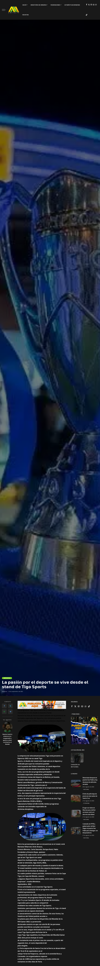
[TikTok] (86, 15)
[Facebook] (86, 5)
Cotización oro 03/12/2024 (75, 765)
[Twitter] (89, 5)
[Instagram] (91, 5)
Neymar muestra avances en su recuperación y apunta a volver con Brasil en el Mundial (7, 739)
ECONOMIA (86, 803)
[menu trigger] (5, 10)
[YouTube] (93, 5)
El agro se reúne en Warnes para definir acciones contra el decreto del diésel (89, 811)
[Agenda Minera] (14, 9)
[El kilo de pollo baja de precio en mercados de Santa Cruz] (76, 798)
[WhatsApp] (96, 5)
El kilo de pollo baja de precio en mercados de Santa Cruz (90, 796)
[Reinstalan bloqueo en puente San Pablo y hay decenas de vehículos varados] (76, 783)
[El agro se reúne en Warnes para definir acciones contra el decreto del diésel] (76, 813)
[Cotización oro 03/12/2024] (77, 757)
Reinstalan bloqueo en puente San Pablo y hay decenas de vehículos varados (90, 781)
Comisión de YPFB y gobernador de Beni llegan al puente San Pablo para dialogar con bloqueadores (90, 828)
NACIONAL (86, 789)
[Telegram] (10, 711)
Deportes (7, 678)
